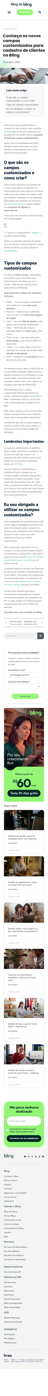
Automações (9, 1334)
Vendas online (10, 1282)
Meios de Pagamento (13, 1303)
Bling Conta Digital (12, 1307)
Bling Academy (10, 1212)
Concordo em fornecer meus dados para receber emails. (22, 1130)
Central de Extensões (13, 1322)
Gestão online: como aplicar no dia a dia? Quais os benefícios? (23, 930)
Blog (6, 1237)
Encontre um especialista (15, 1260)
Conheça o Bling (11, 1176)
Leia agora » (13, 843)
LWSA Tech (9, 1201)
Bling (9, 131)
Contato (7, 1185)
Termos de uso (10, 1197)
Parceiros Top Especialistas (15, 1247)
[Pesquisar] (40, 635)
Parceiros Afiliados (12, 1251)
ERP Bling (18, 464)
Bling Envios (9, 1291)
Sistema (35, 232)
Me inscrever (25, 696)
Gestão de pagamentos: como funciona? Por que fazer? (22, 883)
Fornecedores (10, 251)
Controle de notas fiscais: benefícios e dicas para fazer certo (22, 978)
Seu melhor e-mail (17, 670)
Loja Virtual (9, 1295)
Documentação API (12, 1272)
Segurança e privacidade (15, 1193)
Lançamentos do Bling (13, 1228)
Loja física (8, 1287)
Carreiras (8, 1189)
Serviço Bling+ (10, 1216)
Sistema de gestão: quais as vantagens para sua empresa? (22, 837)
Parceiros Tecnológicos (14, 1255)
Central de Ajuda (11, 1224)
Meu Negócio (9, 1339)
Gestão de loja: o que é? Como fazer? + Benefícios (22, 1025)
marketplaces (36, 396)
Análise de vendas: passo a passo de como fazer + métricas (23, 1071)
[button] (9, 12)
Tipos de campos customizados (22, 104)
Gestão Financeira (12, 1299)
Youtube (7, 1232)
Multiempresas (10, 1343)
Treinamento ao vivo (12, 1220)
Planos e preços (11, 1180)
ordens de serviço (16, 204)
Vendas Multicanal (12, 1318)
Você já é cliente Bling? (19, 681)
